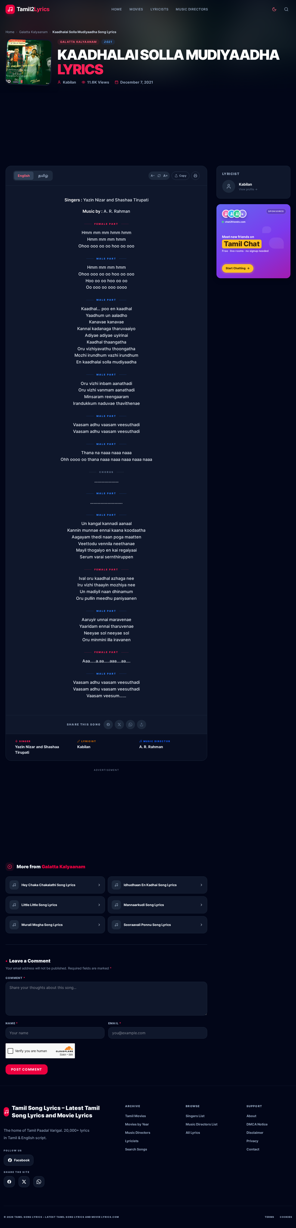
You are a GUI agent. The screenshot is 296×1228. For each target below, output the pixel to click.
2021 (108, 42)
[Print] (195, 176)
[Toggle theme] (274, 9)
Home (116, 9)
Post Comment (26, 1069)
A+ (165, 176)
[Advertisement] (148, 127)
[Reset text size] (159, 175)
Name (12, 1023)
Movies (136, 9)
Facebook (22, 1160)
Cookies (286, 1217)
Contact (253, 1149)
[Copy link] (141, 724)
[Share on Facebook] (108, 724)
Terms (269, 1217)
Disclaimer (255, 1132)
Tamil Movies (135, 1116)
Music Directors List (201, 1124)
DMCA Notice (257, 1124)
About (251, 1116)
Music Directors (192, 9)
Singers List (195, 1116)
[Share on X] (24, 1181)
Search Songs (136, 1149)
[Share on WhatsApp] (130, 724)
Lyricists (159, 9)
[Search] (286, 9)
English (24, 176)
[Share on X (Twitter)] (119, 724)
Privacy (252, 1141)
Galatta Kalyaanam (33, 32)
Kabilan (69, 82)
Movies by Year (137, 1124)
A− (153, 175)
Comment (15, 978)
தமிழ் (43, 176)
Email (114, 1023)
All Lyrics (193, 1132)
